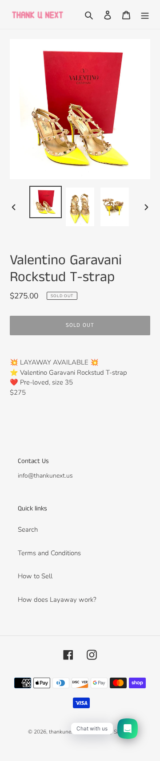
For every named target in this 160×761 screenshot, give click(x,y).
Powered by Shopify (108, 731)
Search (28, 529)
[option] (45, 202)
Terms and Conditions (49, 553)
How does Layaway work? (57, 599)
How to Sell (35, 576)
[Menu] (145, 14)
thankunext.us (66, 731)
